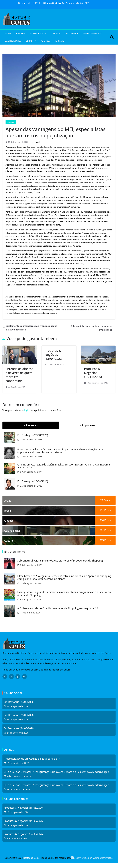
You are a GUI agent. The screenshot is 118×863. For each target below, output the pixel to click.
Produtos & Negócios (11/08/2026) (23, 821)
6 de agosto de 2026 (30, 599)
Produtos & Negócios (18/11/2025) (93, 373)
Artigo (7, 500)
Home (8, 33)
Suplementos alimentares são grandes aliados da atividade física (31, 327)
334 (102, 520)
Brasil (7, 510)
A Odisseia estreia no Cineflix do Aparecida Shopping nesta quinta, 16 (57, 608)
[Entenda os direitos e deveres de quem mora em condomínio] (19, 347)
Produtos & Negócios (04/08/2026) (23, 834)
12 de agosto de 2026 (31, 583)
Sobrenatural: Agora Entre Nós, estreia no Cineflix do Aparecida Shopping (60, 560)
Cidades (20, 33)
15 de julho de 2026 (30, 612)
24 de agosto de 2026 (17, 732)
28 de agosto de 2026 (31, 439)
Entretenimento (92, 33)
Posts (106, 500)
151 (102, 510)
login (26, 410)
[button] (34, 41)
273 (102, 540)
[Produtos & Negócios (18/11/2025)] (98, 347)
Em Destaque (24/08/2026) (19, 728)
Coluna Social (38, 33)
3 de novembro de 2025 (19, 776)
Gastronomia (13, 40)
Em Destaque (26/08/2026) (75, 3)
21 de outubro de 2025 (18, 789)
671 (102, 530)
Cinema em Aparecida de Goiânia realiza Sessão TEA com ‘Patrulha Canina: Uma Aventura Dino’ (63, 466)
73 (101, 500)
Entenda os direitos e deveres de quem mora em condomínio (19, 375)
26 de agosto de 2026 (31, 485)
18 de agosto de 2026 (17, 812)
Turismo (59, 40)
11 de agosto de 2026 (17, 825)
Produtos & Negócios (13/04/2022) (54, 354)
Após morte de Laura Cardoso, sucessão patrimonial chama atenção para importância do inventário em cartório (60, 451)
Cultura (56, 33)
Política (45, 40)
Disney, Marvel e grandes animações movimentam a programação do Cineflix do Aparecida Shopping (64, 594)
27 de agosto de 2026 (31, 456)
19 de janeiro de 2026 (18, 763)
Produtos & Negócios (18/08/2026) (23, 807)
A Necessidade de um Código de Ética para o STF (32, 758)
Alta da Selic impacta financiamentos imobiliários (91, 327)
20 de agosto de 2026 (31, 565)
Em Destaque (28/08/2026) (32, 435)
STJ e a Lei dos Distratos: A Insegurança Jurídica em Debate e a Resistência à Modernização (56, 772)
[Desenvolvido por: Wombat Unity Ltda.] (92, 857)
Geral (29, 40)
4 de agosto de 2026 (17, 838)
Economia (72, 33)
